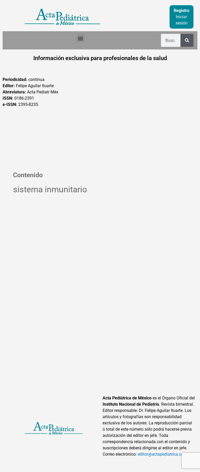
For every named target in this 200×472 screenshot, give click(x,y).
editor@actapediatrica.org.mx (165, 454)
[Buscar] (186, 40)
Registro (181, 10)
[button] (80, 38)
